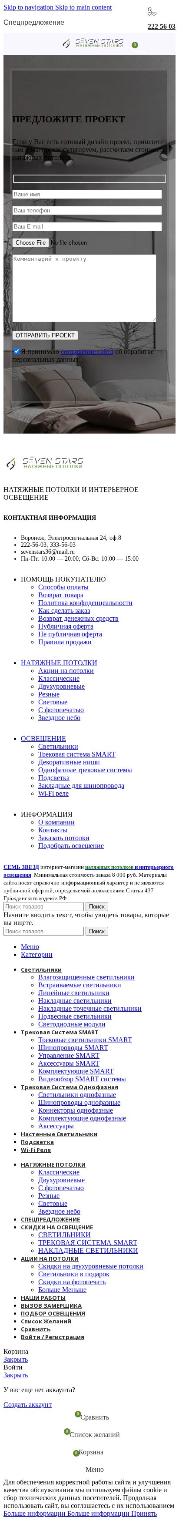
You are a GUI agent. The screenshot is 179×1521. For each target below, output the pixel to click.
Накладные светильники (75, 1000)
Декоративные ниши (69, 762)
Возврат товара (60, 595)
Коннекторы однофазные (75, 1110)
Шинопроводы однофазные (79, 1102)
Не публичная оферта (70, 634)
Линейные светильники (73, 992)
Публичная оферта (65, 626)
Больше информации (66, 1513)
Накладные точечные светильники (90, 1008)
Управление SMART (68, 1055)
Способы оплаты (63, 587)
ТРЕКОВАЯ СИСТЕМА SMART (87, 1242)
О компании (56, 822)
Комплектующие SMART (76, 1071)
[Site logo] (93, 49)
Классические (59, 678)
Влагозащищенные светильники (86, 977)
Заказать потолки (64, 837)
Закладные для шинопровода (81, 785)
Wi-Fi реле (53, 793)
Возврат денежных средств (78, 618)
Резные (49, 694)
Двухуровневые (61, 686)
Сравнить (35, 1329)
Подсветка (54, 777)
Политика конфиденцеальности (85, 602)
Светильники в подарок (73, 1274)
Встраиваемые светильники (79, 985)
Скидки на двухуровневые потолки (90, 1266)
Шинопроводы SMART (73, 1047)
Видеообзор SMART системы (82, 1079)
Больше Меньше (62, 1289)
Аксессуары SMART (68, 1063)
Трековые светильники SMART (85, 1039)
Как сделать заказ (64, 610)
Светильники (58, 746)
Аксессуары (56, 1126)
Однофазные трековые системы (85, 770)
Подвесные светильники (75, 1016)
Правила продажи (65, 642)
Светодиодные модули (72, 1024)
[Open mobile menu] (48, 44)
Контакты (52, 830)
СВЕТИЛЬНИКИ (64, 1234)
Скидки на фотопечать (72, 1281)
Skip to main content (83, 7)
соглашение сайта (87, 351)
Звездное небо (59, 717)
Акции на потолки (66, 670)
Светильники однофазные (77, 1094)
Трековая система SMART (77, 754)
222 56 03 (162, 26)
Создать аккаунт (27, 1404)
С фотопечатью (61, 709)
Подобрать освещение (71, 845)
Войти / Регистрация (52, 1337)
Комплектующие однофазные (82, 1118)
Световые (52, 702)
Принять (144, 1513)
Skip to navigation (29, 7)
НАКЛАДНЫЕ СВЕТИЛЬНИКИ (88, 1250)
